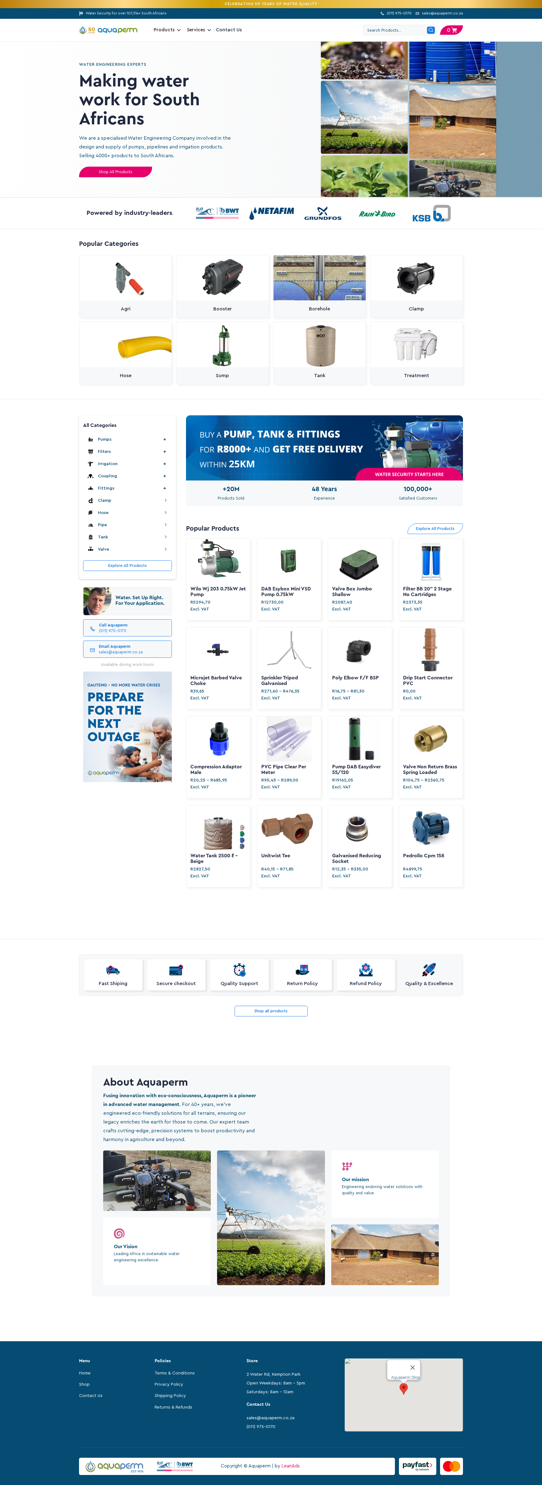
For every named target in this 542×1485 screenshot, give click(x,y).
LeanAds (290, 1466)
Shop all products (271, 1011)
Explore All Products (127, 565)
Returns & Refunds (173, 1407)
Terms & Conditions (175, 1373)
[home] (112, 30)
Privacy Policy (169, 1384)
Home (85, 1373)
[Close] (412, 1367)
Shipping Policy (170, 1396)
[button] (451, 30)
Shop (84, 1384)
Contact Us (229, 30)
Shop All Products (115, 172)
